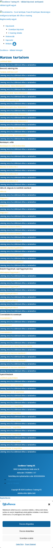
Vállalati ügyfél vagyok (8, 5)
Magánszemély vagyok (8, 19)
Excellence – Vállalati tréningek (11, 50)
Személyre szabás (26, 538)
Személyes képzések (16, 29)
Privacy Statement (30, 544)
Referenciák (10, 36)
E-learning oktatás (15, 33)
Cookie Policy (20, 544)
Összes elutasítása (26, 531)
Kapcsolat (9, 40)
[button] (49, 504)
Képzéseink (10, 26)
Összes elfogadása (26, 524)
